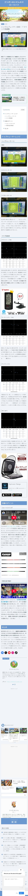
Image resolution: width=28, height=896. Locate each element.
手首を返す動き (10, 125)
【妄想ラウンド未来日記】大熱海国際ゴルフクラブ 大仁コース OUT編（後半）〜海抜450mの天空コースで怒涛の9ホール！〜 (14, 856)
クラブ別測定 (9, 118)
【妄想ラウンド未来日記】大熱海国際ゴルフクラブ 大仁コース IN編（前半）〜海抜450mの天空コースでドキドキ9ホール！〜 (14, 863)
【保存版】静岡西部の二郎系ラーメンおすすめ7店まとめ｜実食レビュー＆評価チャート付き (14, 833)
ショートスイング (10, 123)
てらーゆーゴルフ (12, 526)
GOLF (3, 24)
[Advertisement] (14, 704)
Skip (17, 893)
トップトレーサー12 (11, 116)
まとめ (6, 128)
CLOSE (22, 109)
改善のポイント (9, 121)
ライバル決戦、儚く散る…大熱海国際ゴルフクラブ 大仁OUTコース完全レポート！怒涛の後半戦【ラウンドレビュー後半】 (14, 839)
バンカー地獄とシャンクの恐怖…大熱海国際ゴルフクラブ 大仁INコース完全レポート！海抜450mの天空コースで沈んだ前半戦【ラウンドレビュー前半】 (14, 848)
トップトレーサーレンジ (11, 114)
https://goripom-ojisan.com (14, 681)
